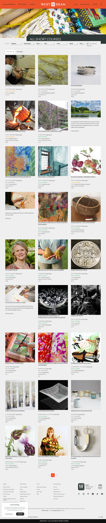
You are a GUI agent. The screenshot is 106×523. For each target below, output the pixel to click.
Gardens (32, 4)
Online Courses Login (58, 494)
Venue (76, 4)
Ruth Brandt (12, 277)
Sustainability (23, 491)
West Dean (19, 89)
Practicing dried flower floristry (48, 456)
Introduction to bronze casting (15, 131)
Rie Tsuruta (77, 418)
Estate (21, 489)
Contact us (56, 489)
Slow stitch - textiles (44, 85)
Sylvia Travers (45, 138)
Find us (55, 487)
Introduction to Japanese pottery (81, 410)
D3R (102, 517)
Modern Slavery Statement (32, 517)
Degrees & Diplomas (9, 4)
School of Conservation (8, 489)
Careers (22, 498)
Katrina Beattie (46, 418)
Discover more (9, 313)
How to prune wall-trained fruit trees (50, 131)
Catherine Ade (46, 184)
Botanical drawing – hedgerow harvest (83, 177)
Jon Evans (11, 93)
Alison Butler (12, 370)
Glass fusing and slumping (46, 410)
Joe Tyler (77, 323)
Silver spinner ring (76, 85)
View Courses (75, 130)
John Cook (77, 277)
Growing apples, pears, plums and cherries (51, 270)
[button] (20, 51)
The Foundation (24, 487)
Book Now (8, 218)
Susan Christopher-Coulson (82, 184)
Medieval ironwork (77, 315)
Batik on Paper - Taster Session (14, 363)
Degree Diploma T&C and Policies (9, 499)
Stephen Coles (13, 138)
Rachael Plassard (79, 93)
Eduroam (55, 498)
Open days (39, 491)
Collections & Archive (25, 494)
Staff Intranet (56, 491)
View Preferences (9, 514)
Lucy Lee (44, 463)
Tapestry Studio (23, 496)
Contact (95, 4)
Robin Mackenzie (79, 370)
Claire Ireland (12, 184)
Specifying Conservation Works (15, 85)
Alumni (4, 496)
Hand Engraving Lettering (79, 270)
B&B (38, 494)
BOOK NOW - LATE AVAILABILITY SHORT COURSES (54, 521)
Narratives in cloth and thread (15, 410)
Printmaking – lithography (46, 177)
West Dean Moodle (58, 496)
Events (38, 489)
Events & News (85, 4)
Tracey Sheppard (46, 325)
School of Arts (6, 487)
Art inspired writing (11, 270)
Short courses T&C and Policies (10, 502)
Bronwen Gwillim (79, 465)
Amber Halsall (13, 465)
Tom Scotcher (45, 231)
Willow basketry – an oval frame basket (83, 222)
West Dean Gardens (41, 487)
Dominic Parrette (79, 230)
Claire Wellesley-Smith (48, 93)
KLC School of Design (8, 491)
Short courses (22, 4)
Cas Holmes (12, 418)
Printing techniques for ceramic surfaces (18, 177)
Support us (22, 501)
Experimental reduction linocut (81, 363)
